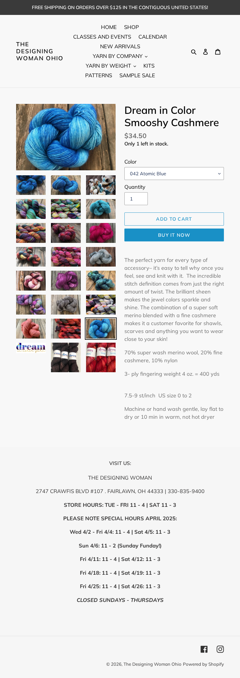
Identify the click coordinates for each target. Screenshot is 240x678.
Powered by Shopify (203, 664)
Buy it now (174, 235)
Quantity (134, 186)
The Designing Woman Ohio (40, 51)
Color (130, 161)
